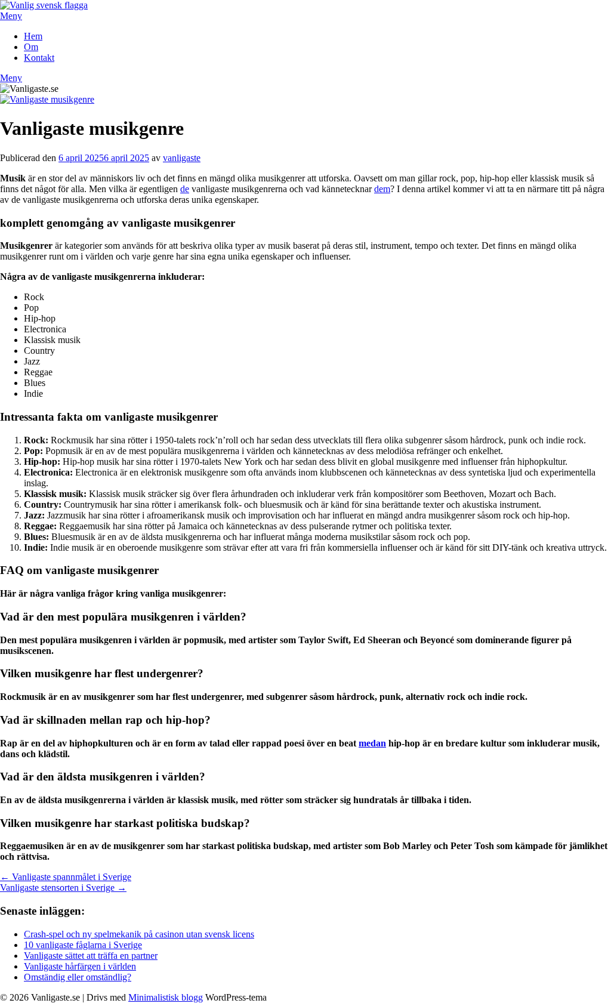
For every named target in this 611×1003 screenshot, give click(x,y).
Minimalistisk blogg (165, 997)
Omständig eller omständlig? (77, 977)
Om (31, 47)
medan (372, 743)
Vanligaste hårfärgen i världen (80, 966)
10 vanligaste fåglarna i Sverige (83, 945)
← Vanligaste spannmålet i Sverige (65, 877)
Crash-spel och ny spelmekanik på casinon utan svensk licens (139, 934)
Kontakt (39, 58)
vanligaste (181, 158)
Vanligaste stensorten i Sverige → (63, 887)
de (184, 189)
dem (382, 189)
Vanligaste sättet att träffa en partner (91, 955)
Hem (33, 36)
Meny (11, 16)
